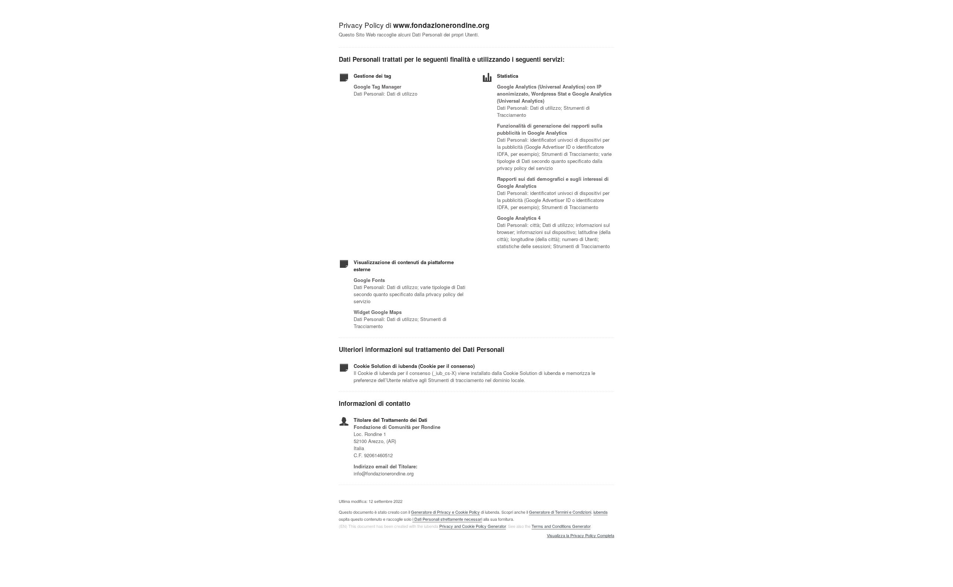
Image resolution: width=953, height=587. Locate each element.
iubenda (600, 512)
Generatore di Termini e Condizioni (560, 512)
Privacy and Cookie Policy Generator (472, 526)
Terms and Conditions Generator (561, 526)
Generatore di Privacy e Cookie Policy (445, 512)
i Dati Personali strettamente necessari (447, 519)
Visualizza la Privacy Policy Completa (580, 535)
